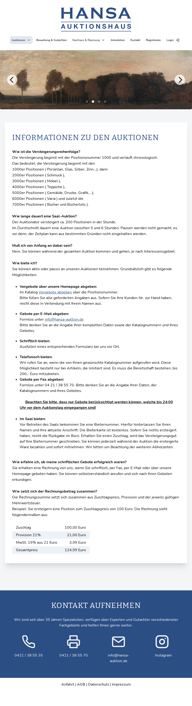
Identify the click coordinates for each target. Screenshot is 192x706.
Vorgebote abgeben (55, 292)
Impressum (121, 684)
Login (170, 40)
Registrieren (153, 40)
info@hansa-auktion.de (64, 319)
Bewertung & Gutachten (51, 40)
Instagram (163, 655)
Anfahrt (67, 684)
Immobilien (118, 40)
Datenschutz (98, 684)
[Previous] (12, 80)
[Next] (180, 80)
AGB (81, 684)
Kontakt (135, 40)
